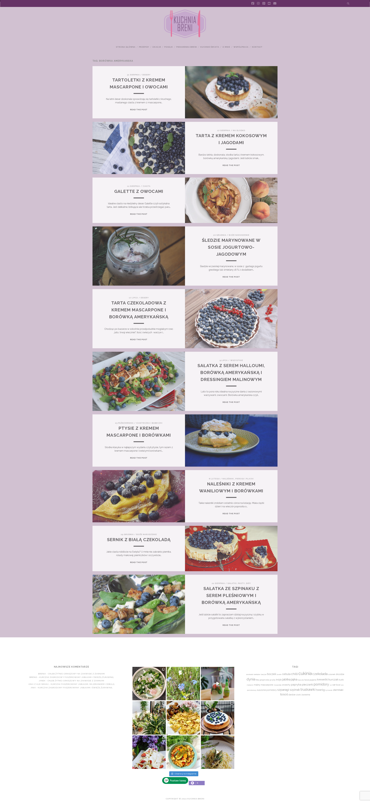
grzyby (272, 680)
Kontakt (257, 47)
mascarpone (267, 685)
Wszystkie (236, 360)
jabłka (286, 679)
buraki (279, 674)
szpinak (295, 689)
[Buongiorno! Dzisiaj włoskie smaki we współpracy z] (217, 752)
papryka (296, 684)
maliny (257, 685)
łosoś (284, 694)
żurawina (305, 694)
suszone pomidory (267, 690)
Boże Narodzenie (239, 235)
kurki (341, 679)
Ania (33, 688)
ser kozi (336, 684)
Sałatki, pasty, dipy (239, 583)
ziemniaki (338, 689)
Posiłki (168, 47)
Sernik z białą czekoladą (139, 539)
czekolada (320, 674)
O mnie (226, 47)
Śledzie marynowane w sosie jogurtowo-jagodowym (231, 247)
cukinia (305, 673)
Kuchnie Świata (209, 47)
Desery (146, 75)
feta (257, 680)
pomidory (321, 684)
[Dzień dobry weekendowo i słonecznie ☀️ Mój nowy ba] (149, 718)
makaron (250, 685)
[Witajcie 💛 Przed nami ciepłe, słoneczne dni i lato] (217, 683)
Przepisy (144, 47)
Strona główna (126, 47)
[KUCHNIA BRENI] (185, 37)
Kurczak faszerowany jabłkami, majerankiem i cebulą (82, 684)
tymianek (328, 690)
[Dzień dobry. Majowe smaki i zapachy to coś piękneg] (149, 752)
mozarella (277, 685)
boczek (271, 674)
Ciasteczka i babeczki (149, 423)
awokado (249, 674)
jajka (294, 679)
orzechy (286, 684)
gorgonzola (264, 680)
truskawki (307, 689)
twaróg (320, 689)
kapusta (301, 680)
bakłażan (257, 674)
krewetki (322, 679)
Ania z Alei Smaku (38, 684)
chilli (294, 674)
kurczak (333, 679)
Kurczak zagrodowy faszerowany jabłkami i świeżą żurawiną (76, 677)
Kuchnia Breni (185, 648)
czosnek (331, 674)
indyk (279, 679)
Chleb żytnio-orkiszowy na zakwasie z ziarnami (76, 674)
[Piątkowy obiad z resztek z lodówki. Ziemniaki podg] (183, 718)
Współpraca (241, 47)
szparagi (283, 689)
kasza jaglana (310, 680)
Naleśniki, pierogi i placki (238, 479)
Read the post (138, 110)
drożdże (340, 674)
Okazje (156, 47)
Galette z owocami (138, 191)
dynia (251, 679)
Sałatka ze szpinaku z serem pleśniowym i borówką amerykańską (231, 595)
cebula (286, 674)
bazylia (263, 674)
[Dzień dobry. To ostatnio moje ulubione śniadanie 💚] (149, 683)
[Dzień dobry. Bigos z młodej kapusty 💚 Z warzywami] (183, 752)
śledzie (292, 694)
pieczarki (307, 684)
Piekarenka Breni (186, 47)
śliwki (298, 695)
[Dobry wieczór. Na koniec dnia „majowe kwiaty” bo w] (183, 683)
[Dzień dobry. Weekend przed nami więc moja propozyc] (217, 718)
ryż (331, 685)
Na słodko (239, 130)
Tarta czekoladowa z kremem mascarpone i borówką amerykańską (138, 309)
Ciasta (146, 186)
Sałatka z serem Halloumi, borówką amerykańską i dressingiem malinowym (231, 372)
